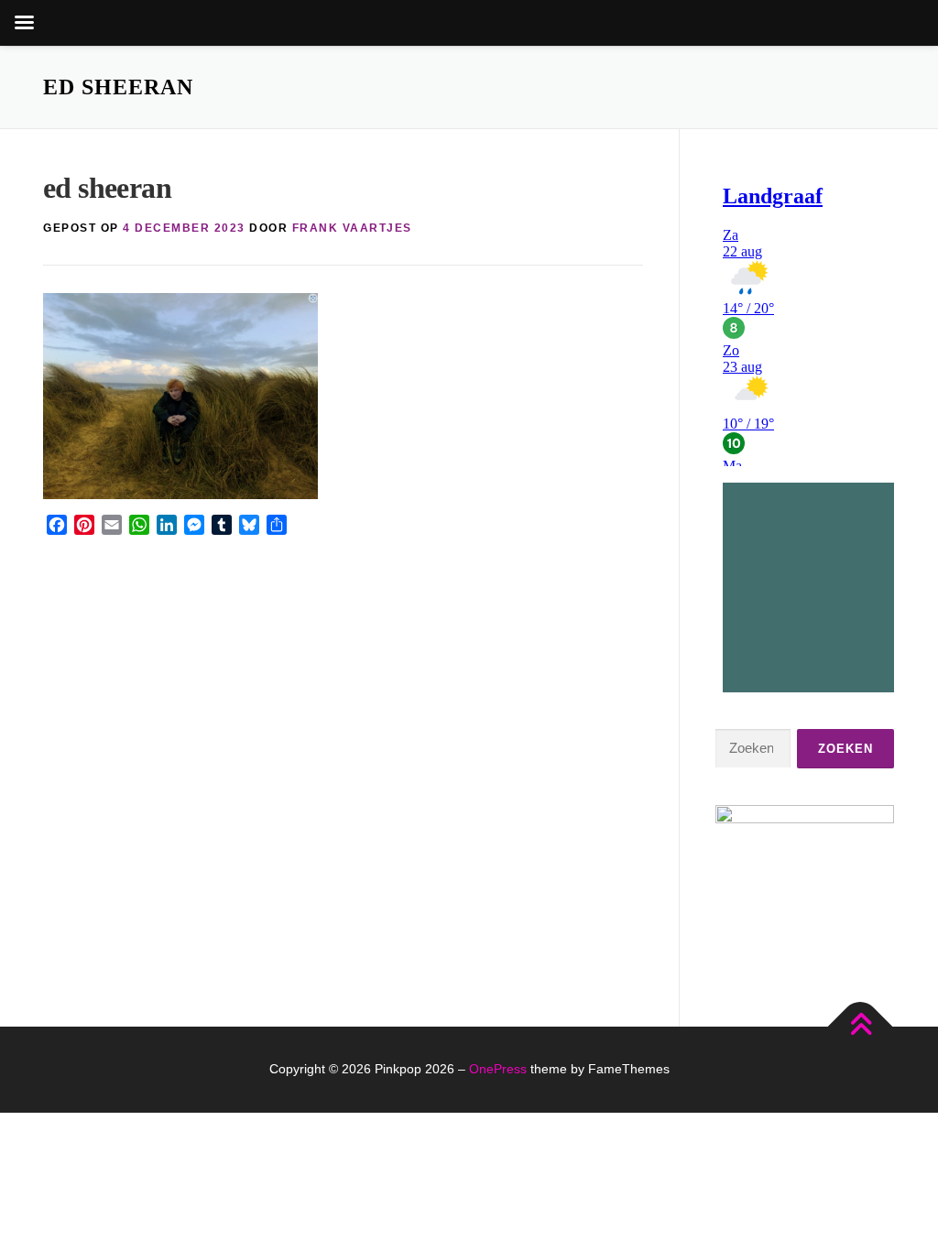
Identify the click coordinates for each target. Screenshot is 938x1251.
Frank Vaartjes (352, 228)
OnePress (498, 1068)
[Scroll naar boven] (860, 1026)
